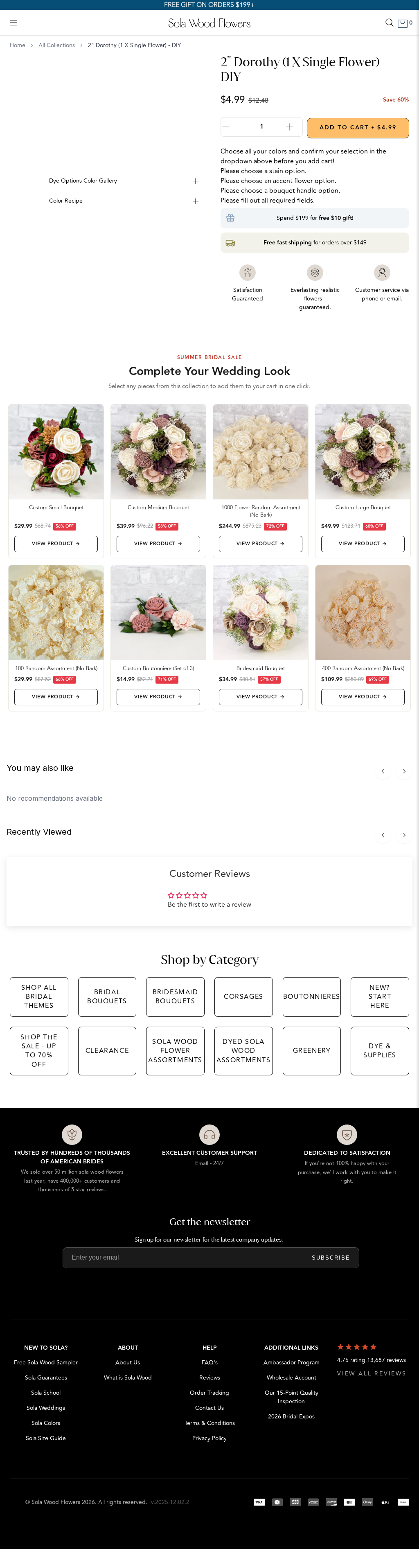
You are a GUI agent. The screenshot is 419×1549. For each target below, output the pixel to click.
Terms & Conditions (210, 1423)
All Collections (56, 45)
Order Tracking (209, 1393)
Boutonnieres (311, 997)
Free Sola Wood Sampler (46, 1362)
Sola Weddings (46, 1408)
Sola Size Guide (46, 1438)
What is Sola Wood (128, 1377)
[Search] (389, 22)
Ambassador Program (292, 1362)
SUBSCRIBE (331, 1258)
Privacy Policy (209, 1438)
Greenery (312, 1051)
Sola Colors (46, 1423)
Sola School (46, 1393)
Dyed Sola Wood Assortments (243, 1051)
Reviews (209, 1377)
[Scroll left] (383, 771)
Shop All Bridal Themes (39, 997)
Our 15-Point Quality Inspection (291, 1397)
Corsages (244, 997)
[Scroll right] (404, 771)
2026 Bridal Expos (291, 1416)
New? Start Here (380, 997)
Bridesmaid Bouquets (175, 996)
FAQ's (210, 1362)
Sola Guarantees (46, 1377)
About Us (127, 1362)
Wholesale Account (291, 1377)
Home (17, 45)
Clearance (107, 1051)
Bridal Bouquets (107, 996)
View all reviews (372, 1373)
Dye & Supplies (379, 1050)
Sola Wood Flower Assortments (175, 1051)
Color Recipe (66, 200)
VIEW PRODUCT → (56, 544)
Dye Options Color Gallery (83, 180)
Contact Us (209, 1408)
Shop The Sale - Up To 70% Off (38, 1051)
